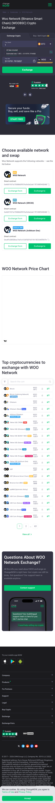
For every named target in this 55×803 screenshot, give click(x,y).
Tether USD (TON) (18, 449)
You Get (7, 59)
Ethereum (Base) (18, 409)
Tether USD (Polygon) (21, 456)
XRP (11, 469)
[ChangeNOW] (6, 5)
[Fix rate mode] (34, 61)
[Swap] (51, 52)
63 (35, 526)
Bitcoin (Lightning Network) (19, 395)
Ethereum (13, 402)
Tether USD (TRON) (18, 422)
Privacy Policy (25, 792)
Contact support (27, 588)
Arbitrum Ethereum (16, 416)
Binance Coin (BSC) (18, 483)
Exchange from (15, 191)
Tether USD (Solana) (20, 443)
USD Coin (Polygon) (20, 516)
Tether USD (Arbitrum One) (19, 463)
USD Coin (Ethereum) (19, 496)
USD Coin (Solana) (20, 503)
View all (26, 534)
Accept (27, 798)
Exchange (27, 69)
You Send (8, 42)
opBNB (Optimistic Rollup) (19, 489)
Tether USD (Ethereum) (19, 429)
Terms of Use (8, 792)
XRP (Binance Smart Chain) (21, 476)
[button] (45, 44)
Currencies (14, 12)
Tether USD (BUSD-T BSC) (20, 436)
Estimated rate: (11, 54)
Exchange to (39, 191)
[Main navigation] (49, 4)
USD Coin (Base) (17, 510)
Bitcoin (12, 389)
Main (4, 12)
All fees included (12, 50)
